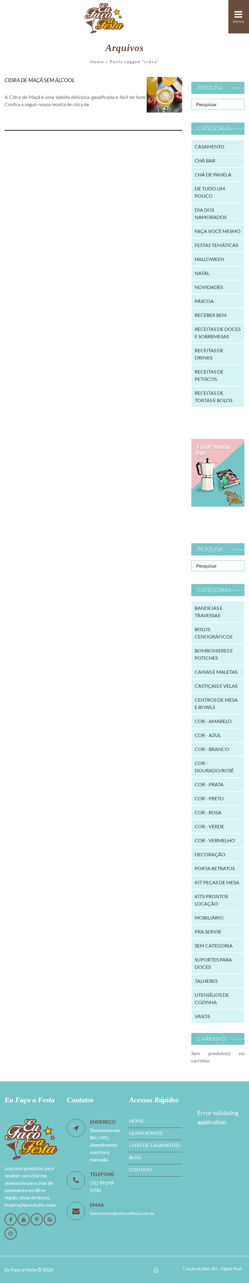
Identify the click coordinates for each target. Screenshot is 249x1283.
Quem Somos (145, 1133)
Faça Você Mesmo (217, 231)
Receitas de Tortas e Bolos (213, 396)
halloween (209, 259)
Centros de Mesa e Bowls (216, 703)
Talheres (206, 981)
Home (97, 61)
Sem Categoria (214, 945)
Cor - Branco (212, 749)
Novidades (209, 287)
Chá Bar (205, 160)
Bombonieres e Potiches (214, 654)
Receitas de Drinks (209, 353)
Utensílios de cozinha (212, 998)
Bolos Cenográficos (213, 632)
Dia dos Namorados (211, 213)
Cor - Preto (209, 798)
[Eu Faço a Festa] (104, 16)
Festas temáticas (216, 245)
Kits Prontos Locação (211, 899)
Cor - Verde (209, 826)
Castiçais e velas (216, 686)
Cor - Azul (208, 735)
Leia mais (23, 118)
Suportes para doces (213, 963)
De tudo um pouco (210, 192)
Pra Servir (208, 931)
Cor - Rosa (208, 812)
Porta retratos (215, 868)
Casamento (209, 146)
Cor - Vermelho (215, 840)
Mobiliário (209, 917)
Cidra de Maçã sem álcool (40, 80)
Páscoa (204, 301)
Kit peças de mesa (217, 882)
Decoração (210, 854)
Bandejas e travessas (209, 611)
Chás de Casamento (154, 1145)
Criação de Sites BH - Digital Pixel (212, 1268)
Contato (140, 1169)
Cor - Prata (209, 784)
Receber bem (211, 315)
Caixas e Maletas (216, 672)
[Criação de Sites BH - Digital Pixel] (156, 1269)
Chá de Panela (213, 174)
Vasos (202, 1016)
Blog (135, 1157)
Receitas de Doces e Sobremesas (217, 332)
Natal (202, 273)
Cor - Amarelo (213, 721)
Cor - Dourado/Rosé (214, 766)
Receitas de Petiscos (209, 375)
